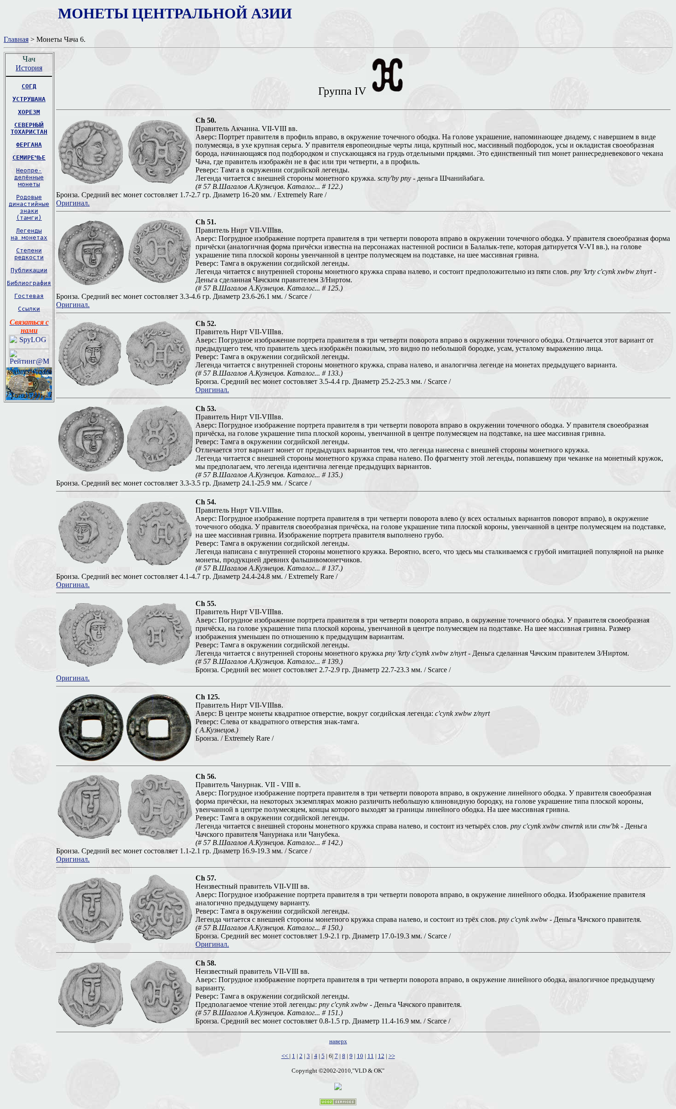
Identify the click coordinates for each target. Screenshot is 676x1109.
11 (370, 1055)
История (29, 68)
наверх (338, 1041)
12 (381, 1055)
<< (285, 1055)
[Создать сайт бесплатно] (338, 1103)
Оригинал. (73, 203)
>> (392, 1055)
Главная (16, 39)
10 (360, 1055)
